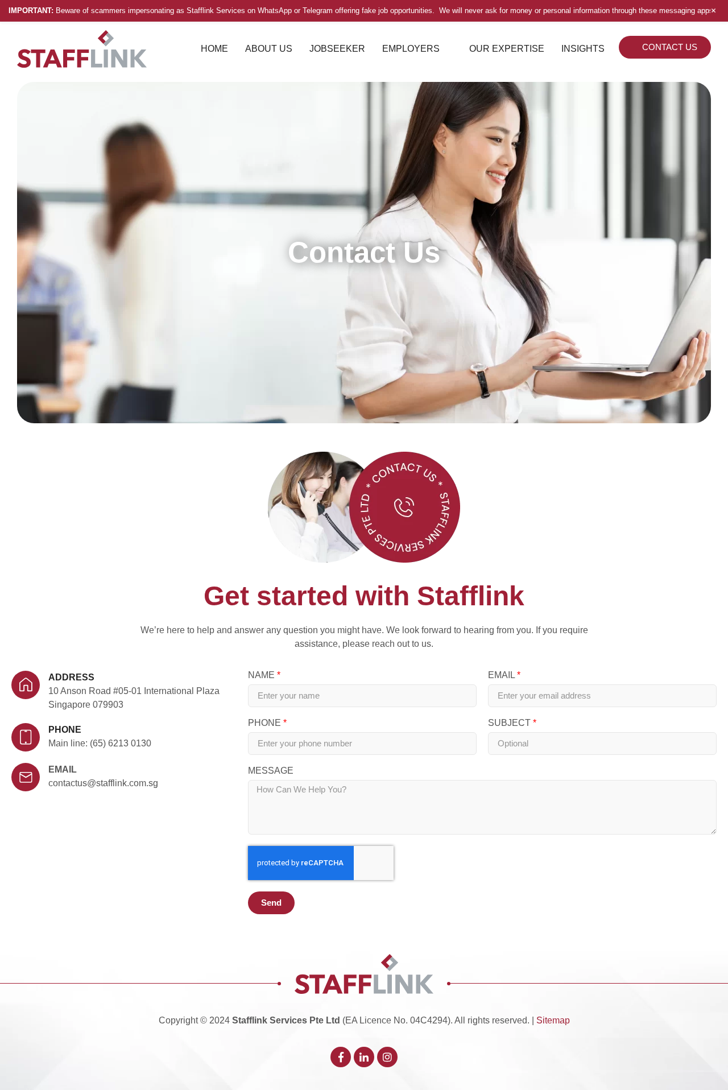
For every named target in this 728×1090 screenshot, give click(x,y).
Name (262, 675)
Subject (510, 723)
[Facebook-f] (340, 1057)
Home (214, 48)
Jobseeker (337, 48)
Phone (265, 723)
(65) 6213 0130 (120, 743)
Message (270, 770)
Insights (583, 48)
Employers (411, 48)
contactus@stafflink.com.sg (103, 783)
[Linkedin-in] (364, 1057)
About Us (268, 48)
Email (62, 769)
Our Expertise (506, 48)
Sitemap (553, 1020)
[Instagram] (387, 1057)
